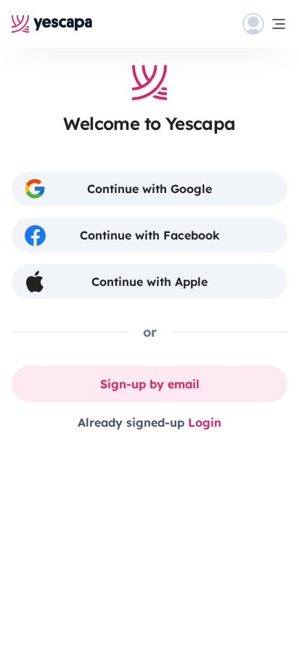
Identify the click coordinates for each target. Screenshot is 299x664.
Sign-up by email (150, 384)
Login (204, 422)
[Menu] (265, 24)
